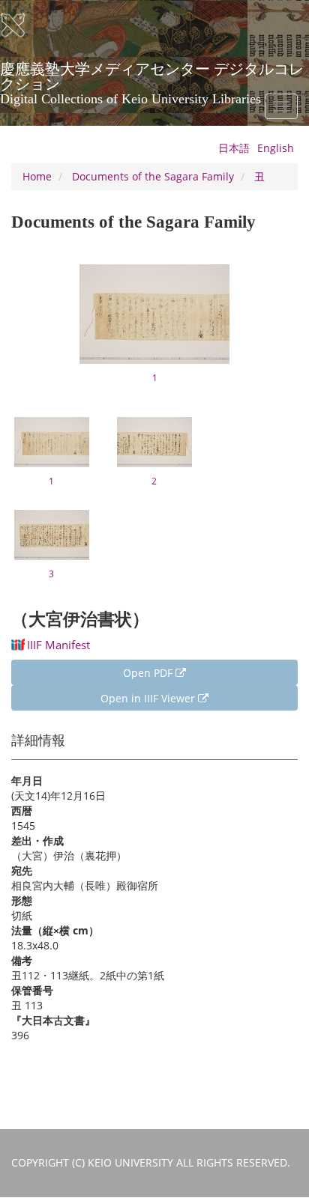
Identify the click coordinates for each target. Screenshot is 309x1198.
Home (37, 176)
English (275, 148)
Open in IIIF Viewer (149, 698)
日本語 (234, 148)
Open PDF (149, 673)
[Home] (22, 25)
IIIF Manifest (58, 644)
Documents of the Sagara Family (153, 176)
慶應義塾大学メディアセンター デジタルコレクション (152, 74)
